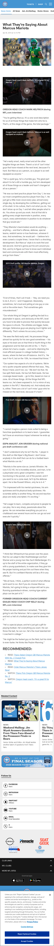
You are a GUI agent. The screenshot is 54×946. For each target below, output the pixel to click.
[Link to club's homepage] (5, 3)
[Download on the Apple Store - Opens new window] (18, 880)
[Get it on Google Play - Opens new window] (35, 881)
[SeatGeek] (44, 842)
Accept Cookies (27, 941)
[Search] (46, 4)
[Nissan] (9, 842)
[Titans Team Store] (39, 850)
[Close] (50, 895)
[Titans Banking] (26, 842)
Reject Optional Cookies (27, 934)
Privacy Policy (32, 922)
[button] (27, 91)
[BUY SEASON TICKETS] (27, 761)
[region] (27, 918)
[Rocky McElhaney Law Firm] (14, 850)
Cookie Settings (27, 927)
